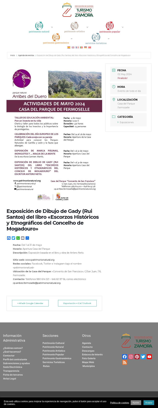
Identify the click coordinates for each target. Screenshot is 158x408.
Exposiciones (127, 122)
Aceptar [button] (148, 403)
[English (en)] (73, 47)
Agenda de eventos (26, 55)
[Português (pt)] (81, 47)
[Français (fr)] (77, 47)
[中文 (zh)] (89, 47)
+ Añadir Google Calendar (30, 303)
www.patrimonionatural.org (39, 259)
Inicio (12, 55)
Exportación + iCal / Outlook (77, 303)
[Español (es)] (68, 47)
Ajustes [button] (136, 403)
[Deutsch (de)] (85, 47)
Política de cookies (119, 403)
